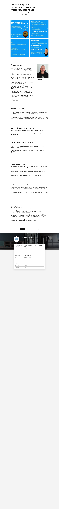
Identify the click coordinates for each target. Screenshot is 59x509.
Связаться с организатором (33, 228)
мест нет (22, 228)
